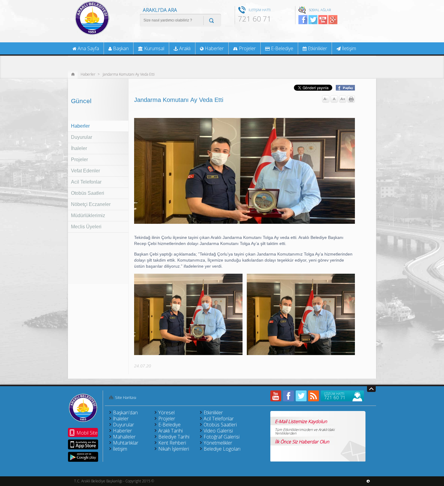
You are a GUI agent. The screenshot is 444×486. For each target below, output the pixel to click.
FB (302, 19)
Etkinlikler (317, 48)
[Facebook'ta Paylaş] (345, 88)
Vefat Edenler (85, 170)
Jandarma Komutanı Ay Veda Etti (129, 74)
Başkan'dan (125, 412)
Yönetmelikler (218, 442)
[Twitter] (301, 395)
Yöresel (166, 412)
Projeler (79, 159)
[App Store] (83, 444)
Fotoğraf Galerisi (222, 436)
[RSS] (314, 395)
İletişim (348, 48)
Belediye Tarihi (173, 436)
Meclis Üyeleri (86, 226)
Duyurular (81, 137)
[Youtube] (276, 395)
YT (322, 19)
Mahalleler (124, 436)
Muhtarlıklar (125, 442)
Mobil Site (87, 432)
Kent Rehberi (172, 442)
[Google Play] (83, 457)
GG (332, 19)
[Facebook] (288, 395)
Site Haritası (125, 398)
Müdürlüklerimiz (88, 215)
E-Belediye (281, 48)
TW (312, 19)
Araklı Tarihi (170, 430)
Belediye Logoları (222, 448)
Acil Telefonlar (86, 181)
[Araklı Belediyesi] (92, 34)
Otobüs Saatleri (87, 193)
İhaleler (79, 148)
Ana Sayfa (87, 48)
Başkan (120, 48)
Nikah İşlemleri (173, 448)
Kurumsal (153, 48)
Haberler (88, 74)
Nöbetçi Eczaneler (91, 204)
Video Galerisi (218, 430)
